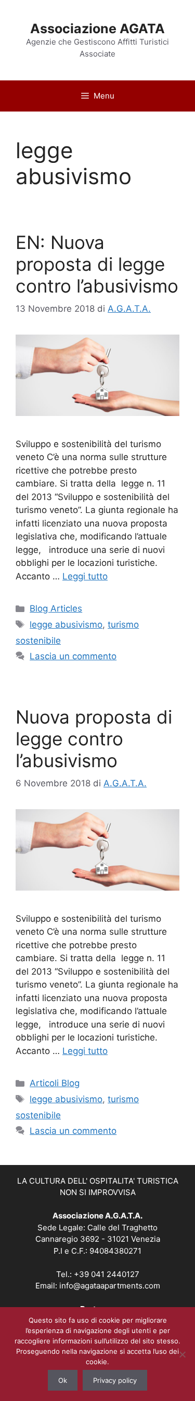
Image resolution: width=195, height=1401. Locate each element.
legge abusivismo (66, 624)
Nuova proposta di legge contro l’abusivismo (94, 738)
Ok (62, 1380)
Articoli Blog (55, 1083)
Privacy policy (115, 1380)
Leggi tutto (85, 576)
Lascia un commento (73, 656)
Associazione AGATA (97, 28)
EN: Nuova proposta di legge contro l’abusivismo (97, 264)
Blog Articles (56, 608)
